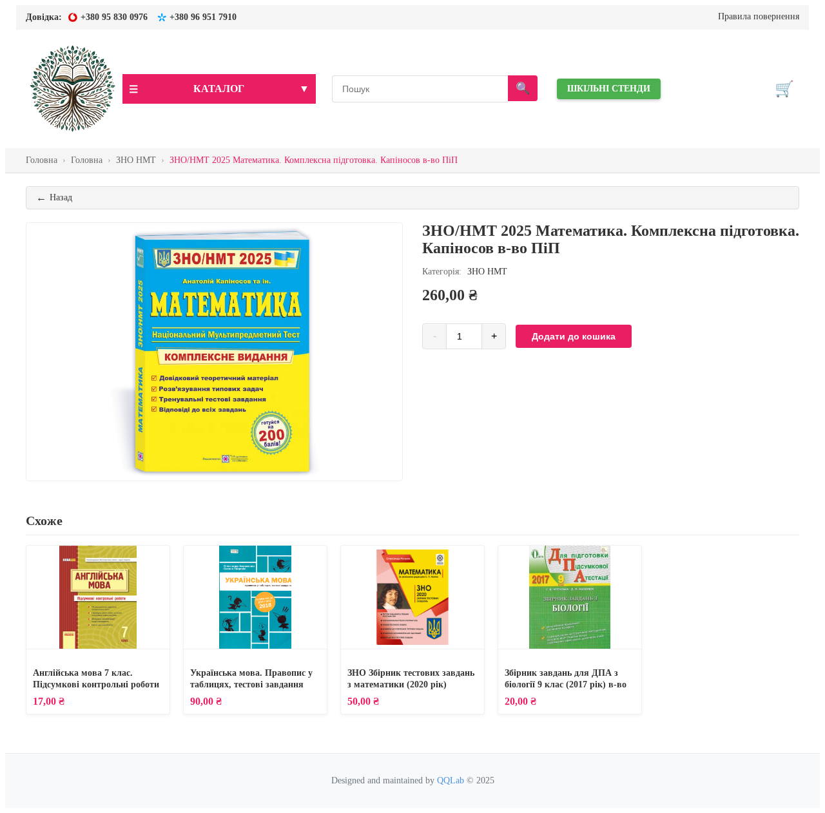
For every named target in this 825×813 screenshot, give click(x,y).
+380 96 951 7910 (203, 17)
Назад (54, 197)
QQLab (450, 780)
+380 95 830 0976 (114, 17)
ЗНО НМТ (486, 271)
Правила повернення (758, 16)
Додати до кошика (574, 336)
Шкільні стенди (608, 88)
